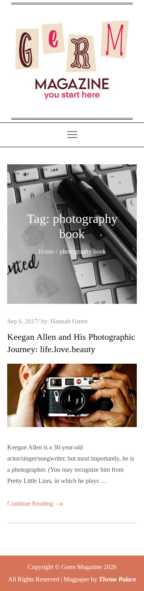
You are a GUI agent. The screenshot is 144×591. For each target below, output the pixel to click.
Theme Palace (117, 579)
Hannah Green (69, 321)
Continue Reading (30, 503)
